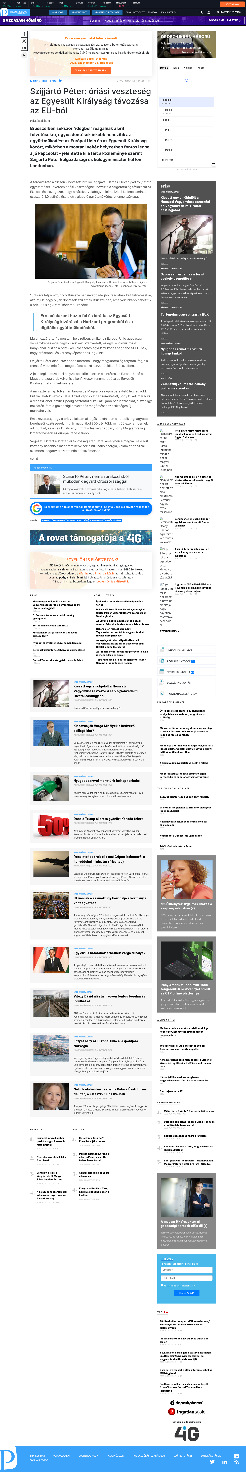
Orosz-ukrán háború (185, 36)
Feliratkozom (186, 1293)
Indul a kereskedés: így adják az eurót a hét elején (184, 1340)
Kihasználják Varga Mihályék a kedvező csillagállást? (55, 634)
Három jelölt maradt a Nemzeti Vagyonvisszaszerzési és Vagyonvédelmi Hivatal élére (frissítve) (120, 632)
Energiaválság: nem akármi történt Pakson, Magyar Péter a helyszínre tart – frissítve (189, 1162)
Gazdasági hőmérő (22, 20)
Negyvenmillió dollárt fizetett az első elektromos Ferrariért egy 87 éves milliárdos (194, 480)
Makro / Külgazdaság (46, 81)
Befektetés (139, 12)
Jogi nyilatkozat (89, 1455)
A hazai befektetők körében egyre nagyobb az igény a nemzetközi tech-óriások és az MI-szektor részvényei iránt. (185, 1004)
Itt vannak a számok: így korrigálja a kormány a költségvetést (110, 900)
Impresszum (37, 1455)
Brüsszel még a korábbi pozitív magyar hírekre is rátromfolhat (51, 1141)
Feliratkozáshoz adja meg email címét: (179, 1264)
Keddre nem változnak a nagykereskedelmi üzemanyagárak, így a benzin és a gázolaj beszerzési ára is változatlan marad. (183, 364)
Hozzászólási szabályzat (149, 1455)
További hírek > (169, 631)
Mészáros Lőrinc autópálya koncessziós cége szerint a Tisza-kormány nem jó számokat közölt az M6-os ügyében (186, 731)
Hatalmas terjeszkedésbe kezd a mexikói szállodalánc (183, 823)
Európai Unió (96, 520)
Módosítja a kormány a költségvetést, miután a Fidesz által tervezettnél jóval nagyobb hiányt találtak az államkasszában (186, 749)
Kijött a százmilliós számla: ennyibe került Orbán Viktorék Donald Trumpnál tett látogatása (184, 1387)
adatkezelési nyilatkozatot (177, 1286)
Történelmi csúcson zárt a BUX (50, 625)
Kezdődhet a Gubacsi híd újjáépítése (181, 835)
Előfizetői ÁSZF (183, 1455)
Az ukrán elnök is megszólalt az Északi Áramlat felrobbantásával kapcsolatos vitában (122, 623)
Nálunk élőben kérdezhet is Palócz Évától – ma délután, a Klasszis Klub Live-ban (110, 1091)
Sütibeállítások (211, 1455)
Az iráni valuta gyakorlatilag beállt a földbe (184, 763)
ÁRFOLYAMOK (232, 4)
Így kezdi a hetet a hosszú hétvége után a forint (119, 603)
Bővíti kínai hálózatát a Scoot (176, 846)
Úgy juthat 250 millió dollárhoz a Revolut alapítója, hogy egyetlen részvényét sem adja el (193, 588)
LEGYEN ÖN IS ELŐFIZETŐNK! (91, 559)
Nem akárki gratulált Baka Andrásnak (51, 1159)
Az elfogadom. (179, 1286)
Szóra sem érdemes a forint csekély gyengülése (53, 617)
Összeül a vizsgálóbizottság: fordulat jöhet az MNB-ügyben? (186, 1372)
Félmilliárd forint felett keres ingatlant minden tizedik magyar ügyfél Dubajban (193, 434)
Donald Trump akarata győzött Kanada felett (58, 660)
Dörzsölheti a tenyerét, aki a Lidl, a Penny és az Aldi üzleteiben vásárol (94, 1157)
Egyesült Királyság (77, 520)
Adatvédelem (116, 1455)
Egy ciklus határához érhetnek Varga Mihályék (109, 953)
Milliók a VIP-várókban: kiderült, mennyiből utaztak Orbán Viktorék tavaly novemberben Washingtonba (121, 613)
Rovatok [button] (152, 12)
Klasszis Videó (79, 12)
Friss (128, 12)
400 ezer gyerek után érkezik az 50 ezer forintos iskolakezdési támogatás (182, 1047)
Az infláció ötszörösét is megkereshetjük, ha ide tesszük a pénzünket (122, 653)
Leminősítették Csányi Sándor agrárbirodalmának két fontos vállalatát (192, 522)
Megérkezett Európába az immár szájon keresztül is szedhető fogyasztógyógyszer (184, 775)
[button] (209, 12)
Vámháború (58, 12)
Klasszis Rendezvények (107, 12)
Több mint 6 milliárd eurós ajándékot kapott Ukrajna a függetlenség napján (121, 661)
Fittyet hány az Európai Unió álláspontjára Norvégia (106, 1043)
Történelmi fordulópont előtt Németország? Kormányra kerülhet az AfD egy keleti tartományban (185, 1324)
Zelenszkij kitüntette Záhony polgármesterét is (59, 652)
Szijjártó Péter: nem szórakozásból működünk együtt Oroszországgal (96, 479)
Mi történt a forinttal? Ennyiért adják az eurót (92, 1140)
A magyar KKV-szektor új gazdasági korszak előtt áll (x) (184, 1224)
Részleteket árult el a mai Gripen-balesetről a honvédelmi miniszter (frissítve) (109, 859)
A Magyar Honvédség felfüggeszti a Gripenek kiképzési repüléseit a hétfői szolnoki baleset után (186, 1063)
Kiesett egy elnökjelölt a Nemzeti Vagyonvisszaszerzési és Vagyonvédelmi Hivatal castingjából (56, 605)
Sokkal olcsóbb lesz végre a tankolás (94, 1174)
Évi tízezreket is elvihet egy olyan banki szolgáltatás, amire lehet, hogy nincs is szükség (182, 714)
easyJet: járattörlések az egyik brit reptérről (185, 797)
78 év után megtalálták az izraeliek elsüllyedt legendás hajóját (185, 809)
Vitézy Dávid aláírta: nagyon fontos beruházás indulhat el (109, 998)
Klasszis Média (39, 1459)
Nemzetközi (166, 378)
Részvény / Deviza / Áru (171, 269)
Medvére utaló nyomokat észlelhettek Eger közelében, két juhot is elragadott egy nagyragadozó (185, 1031)
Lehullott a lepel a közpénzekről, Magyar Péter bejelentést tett (49, 1176)
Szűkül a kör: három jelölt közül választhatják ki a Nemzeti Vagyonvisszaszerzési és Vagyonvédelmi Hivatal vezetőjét (185, 1356)
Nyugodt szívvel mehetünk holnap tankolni (57, 643)
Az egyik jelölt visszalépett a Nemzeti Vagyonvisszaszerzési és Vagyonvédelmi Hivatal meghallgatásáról (120, 643)
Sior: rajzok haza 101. (172, 1091)
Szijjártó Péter (113, 520)
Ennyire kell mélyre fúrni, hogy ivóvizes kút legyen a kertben (94, 1192)
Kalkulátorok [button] (168, 12)
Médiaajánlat (61, 1455)
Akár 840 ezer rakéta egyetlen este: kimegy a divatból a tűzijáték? (192, 552)
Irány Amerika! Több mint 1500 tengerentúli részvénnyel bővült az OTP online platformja (185, 989)
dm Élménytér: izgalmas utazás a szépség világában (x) (186, 906)
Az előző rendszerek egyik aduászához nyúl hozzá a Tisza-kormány (52, 1195)
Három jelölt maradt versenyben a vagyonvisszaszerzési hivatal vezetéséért (184, 1079)
